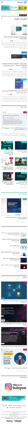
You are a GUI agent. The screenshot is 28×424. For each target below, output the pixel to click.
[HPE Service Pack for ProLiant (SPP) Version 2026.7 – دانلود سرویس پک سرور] (21, 161)
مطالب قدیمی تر (23, 187)
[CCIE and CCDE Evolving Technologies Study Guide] (19, 30)
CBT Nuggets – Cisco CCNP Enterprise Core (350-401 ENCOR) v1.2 (14, 129)
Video (25, 112)
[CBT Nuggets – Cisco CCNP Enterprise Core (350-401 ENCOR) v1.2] (14, 118)
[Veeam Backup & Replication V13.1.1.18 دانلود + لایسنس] (21, 176)
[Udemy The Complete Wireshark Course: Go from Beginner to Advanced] (14, 290)
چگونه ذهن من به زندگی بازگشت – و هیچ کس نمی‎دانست (10, 265)
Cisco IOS (4, 405)
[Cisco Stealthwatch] (23, 247)
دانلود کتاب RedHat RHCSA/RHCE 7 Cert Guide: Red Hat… (10, 252)
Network (24, 52)
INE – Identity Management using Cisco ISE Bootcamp (11, 259)
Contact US (12, 408)
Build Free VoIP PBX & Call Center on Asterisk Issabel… (10, 240)
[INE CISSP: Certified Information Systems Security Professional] (14, 336)
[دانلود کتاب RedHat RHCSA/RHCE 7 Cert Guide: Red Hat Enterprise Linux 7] (23, 253)
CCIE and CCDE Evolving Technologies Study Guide (15, 38)
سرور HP (24, 158)
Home (24, 405)
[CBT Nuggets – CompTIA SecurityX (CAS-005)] (14, 358)
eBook (24, 25)
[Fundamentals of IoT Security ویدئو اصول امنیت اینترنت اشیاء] (19, 84)
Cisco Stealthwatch (14, 246)
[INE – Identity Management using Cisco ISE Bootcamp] (23, 260)
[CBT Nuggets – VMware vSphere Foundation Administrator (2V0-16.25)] (7, 176)
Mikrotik (10, 405)
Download (23, 79)
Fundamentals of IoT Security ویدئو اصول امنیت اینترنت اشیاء (14, 92)
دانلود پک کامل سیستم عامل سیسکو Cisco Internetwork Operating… (10, 233)
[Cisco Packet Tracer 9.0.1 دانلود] (21, 145)
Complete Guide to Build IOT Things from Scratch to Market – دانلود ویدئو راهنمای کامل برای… (14, 65)
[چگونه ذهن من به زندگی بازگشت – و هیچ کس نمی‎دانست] (23, 266)
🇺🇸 (7, 408)
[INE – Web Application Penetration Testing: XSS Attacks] (14, 313)
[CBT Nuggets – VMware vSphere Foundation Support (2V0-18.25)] (7, 161)
